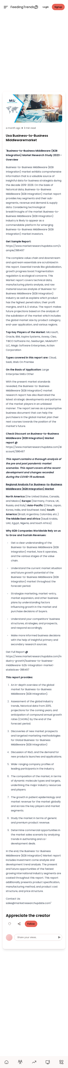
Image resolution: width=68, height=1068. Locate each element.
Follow (31, 923)
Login (46, 7)
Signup (58, 7)
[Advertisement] (34, 52)
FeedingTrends (22, 7)
